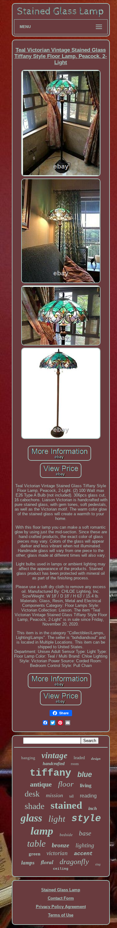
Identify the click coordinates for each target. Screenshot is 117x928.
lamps (28, 863)
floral (47, 862)
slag (97, 864)
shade (34, 806)
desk (32, 793)
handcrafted (54, 763)
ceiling (60, 869)
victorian (57, 853)
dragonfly (74, 862)
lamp (42, 831)
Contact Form (61, 898)
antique (41, 784)
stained (66, 805)
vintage (54, 755)
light (56, 819)
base (85, 833)
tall (71, 796)
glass (31, 818)
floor (66, 784)
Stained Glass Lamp (60, 890)
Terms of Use (60, 915)
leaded (79, 757)
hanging (28, 757)
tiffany (50, 773)
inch (92, 808)
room (75, 764)
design (95, 758)
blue (84, 774)
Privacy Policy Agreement (61, 906)
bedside (66, 834)
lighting (85, 845)
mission (54, 795)
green (34, 853)
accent (83, 854)
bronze (60, 845)
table (36, 843)
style (86, 818)
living (85, 785)
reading (88, 795)
